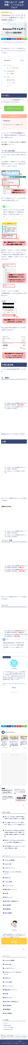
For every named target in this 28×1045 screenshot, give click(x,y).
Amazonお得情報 (5, 12)
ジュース (9, 85)
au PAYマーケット (10, 868)
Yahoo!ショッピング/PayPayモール (13, 872)
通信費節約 (8, 909)
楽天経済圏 (8, 905)
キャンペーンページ (14, 108)
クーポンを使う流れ (13, 67)
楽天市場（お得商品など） (12, 901)
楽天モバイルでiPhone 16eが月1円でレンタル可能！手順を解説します (15, 841)
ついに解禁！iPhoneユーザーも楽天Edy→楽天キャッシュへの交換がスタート (15, 824)
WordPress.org (8, 1029)
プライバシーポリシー (11, 1041)
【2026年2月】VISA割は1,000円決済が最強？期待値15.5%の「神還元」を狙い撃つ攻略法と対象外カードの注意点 (14, 833)
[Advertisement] (14, 707)
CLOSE (21, 60)
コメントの (8, 1027)
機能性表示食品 (11, 80)
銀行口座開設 (8, 913)
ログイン (6, 1023)
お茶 (8, 77)
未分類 (6, 893)
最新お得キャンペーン (11, 889)
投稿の (7, 1025)
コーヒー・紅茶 (11, 82)
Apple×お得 (8, 864)
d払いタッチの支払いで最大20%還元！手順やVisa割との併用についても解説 (15, 817)
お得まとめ (8, 877)
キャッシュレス (9, 885)
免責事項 (19, 1041)
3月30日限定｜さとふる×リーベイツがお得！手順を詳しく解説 (15, 847)
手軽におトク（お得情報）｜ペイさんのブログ (14, 5)
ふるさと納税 (8, 881)
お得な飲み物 (10, 71)
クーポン (9, 65)
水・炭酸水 (11, 73)
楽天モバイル (8, 897)
